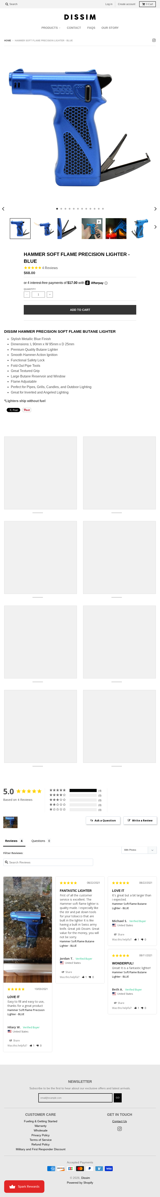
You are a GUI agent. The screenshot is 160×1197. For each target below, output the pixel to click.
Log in (108, 4)
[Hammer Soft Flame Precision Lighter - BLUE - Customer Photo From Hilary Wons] (10, 822)
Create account (126, 4)
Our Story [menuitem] (110, 27)
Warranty (40, 1125)
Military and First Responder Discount (40, 1149)
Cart (149, 4)
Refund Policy (40, 1144)
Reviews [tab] (11, 841)
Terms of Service (41, 1139)
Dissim (85, 1177)
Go (118, 1097)
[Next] (155, 208)
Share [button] (16, 1040)
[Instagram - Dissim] (154, 40)
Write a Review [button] (142, 820)
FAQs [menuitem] (91, 27)
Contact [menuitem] (74, 27)
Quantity (30, 289)
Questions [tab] (38, 841)
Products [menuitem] (49, 27)
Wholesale (41, 1130)
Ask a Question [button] (105, 820)
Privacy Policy (40, 1135)
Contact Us (119, 1121)
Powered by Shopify (80, 1182)
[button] (32, 1045)
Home (7, 40)
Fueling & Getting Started (40, 1121)
